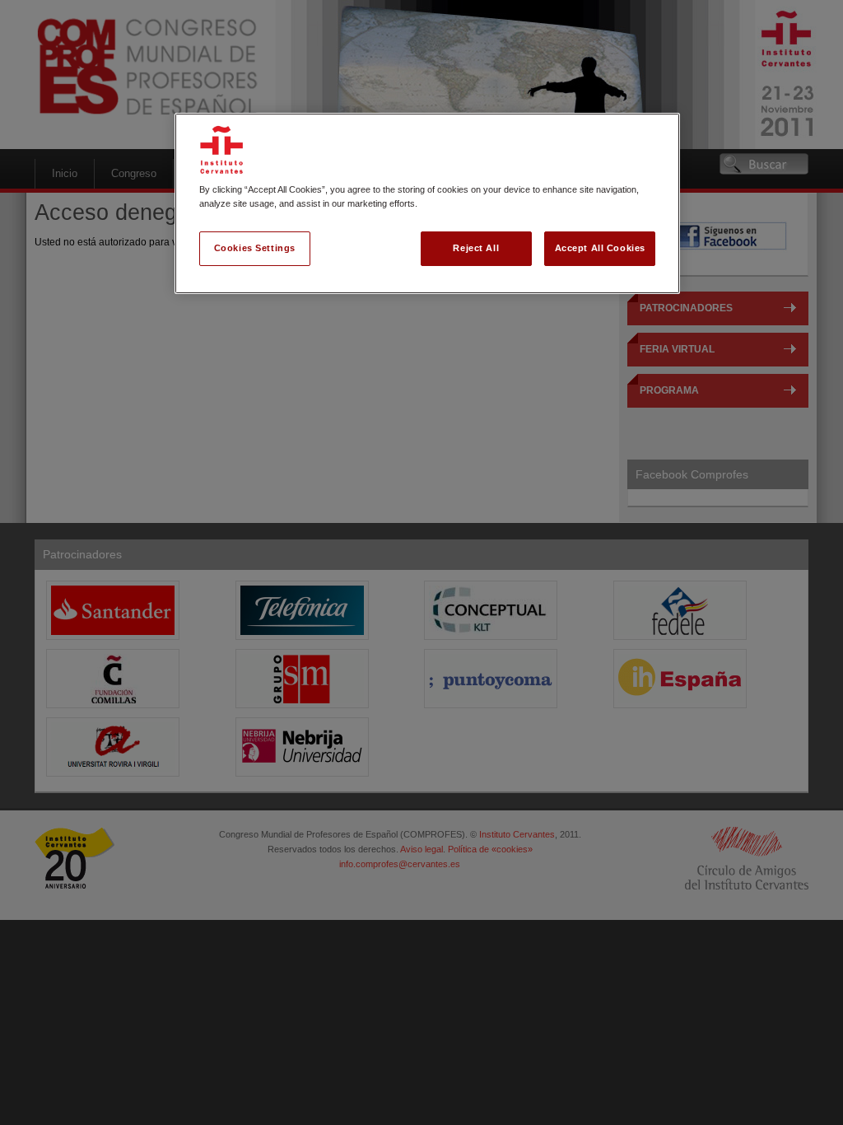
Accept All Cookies (600, 248)
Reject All (476, 248)
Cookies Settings (255, 248)
